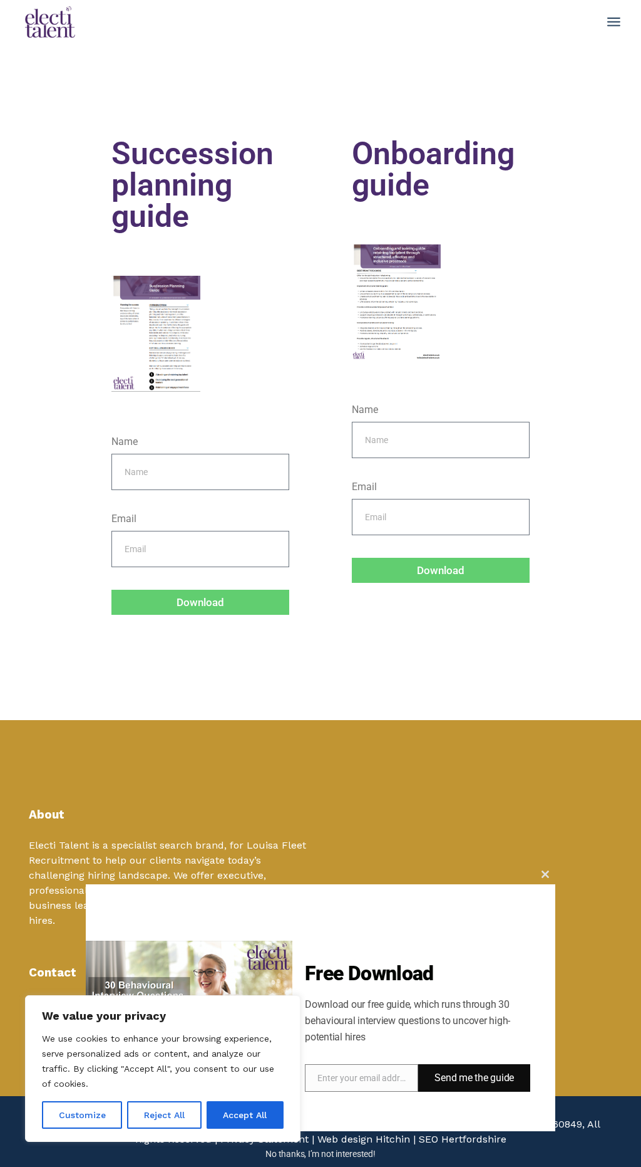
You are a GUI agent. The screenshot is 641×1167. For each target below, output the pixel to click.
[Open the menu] (613, 22)
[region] (162, 1068)
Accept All (245, 1115)
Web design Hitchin (363, 1139)
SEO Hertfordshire (462, 1139)
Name (124, 441)
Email (123, 519)
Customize (82, 1115)
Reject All (164, 1115)
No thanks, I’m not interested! (320, 1154)
